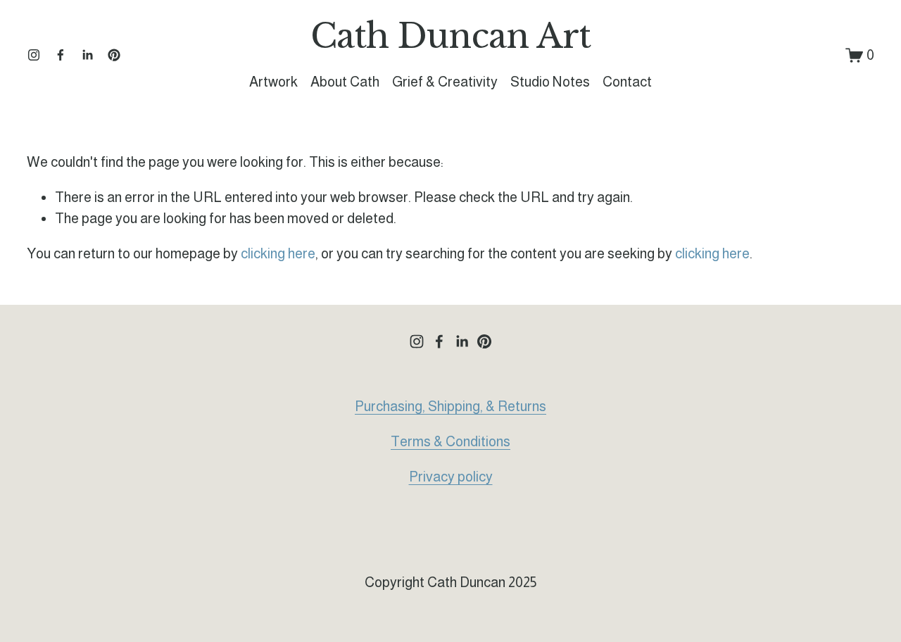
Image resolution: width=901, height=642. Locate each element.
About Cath (344, 81)
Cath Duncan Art (450, 36)
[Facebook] (60, 55)
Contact (627, 81)
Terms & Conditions (450, 441)
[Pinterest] (114, 55)
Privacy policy (451, 476)
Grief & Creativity (445, 81)
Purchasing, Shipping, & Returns (450, 406)
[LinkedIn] (87, 55)
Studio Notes (550, 81)
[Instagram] (34, 55)
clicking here (278, 253)
